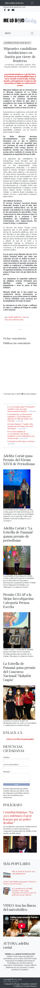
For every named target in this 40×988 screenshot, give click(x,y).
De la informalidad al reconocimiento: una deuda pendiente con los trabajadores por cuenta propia (21, 434)
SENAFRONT (24, 67)
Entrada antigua (29, 394)
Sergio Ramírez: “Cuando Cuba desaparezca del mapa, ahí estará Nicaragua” (20, 426)
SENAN (33, 67)
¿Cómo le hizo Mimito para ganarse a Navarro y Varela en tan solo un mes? (20, 883)
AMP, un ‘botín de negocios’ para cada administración (23, 872)
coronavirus (9, 64)
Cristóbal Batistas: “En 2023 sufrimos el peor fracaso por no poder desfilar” (18, 817)
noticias (28, 64)
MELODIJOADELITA (14, 3)
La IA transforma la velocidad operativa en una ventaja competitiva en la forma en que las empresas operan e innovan (24, 891)
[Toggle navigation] (32, 3)
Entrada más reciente (12, 394)
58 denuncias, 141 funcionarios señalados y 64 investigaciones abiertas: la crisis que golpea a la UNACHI (19, 417)
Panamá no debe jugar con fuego (21, 441)
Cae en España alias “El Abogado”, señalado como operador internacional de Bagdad (21, 409)
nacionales (19, 64)
